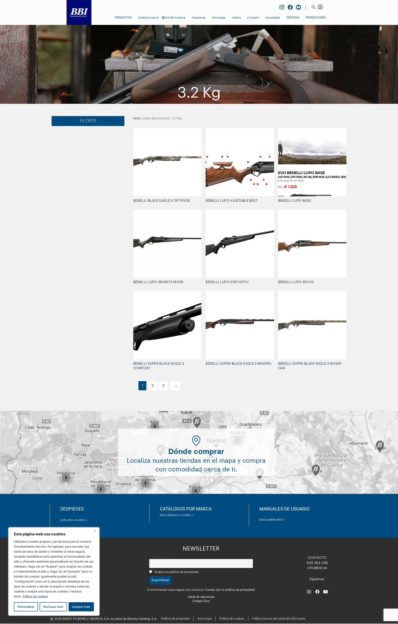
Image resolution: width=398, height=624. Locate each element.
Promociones (316, 17)
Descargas (219, 17)
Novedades (273, 17)
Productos (123, 17)
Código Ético (201, 601)
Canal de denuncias (201, 597)
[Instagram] (309, 592)
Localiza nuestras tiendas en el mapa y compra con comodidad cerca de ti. (196, 460)
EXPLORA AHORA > (74, 520)
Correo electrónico (162, 556)
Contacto (253, 17)
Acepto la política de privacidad (176, 572)
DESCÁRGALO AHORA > (177, 515)
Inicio (137, 118)
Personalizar (26, 606)
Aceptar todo (81, 606)
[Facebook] (317, 592)
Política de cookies (35, 596)
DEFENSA (292, 17)
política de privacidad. (240, 590)
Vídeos (236, 17)
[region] (54, 571)
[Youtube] (326, 592)
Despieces (199, 17)
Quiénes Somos (148, 17)
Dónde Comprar (175, 17)
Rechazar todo (53, 606)
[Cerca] (95, 530)
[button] (314, 7)
